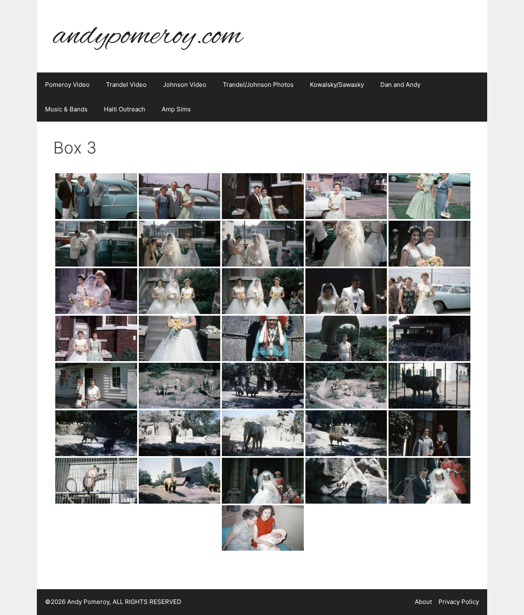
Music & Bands (66, 109)
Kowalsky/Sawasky (337, 84)
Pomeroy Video (67, 84)
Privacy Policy (458, 602)
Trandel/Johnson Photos (258, 84)
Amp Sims (176, 109)
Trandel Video (126, 84)
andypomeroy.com (147, 36)
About (423, 602)
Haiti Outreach (124, 109)
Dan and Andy (400, 84)
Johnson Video (184, 84)
